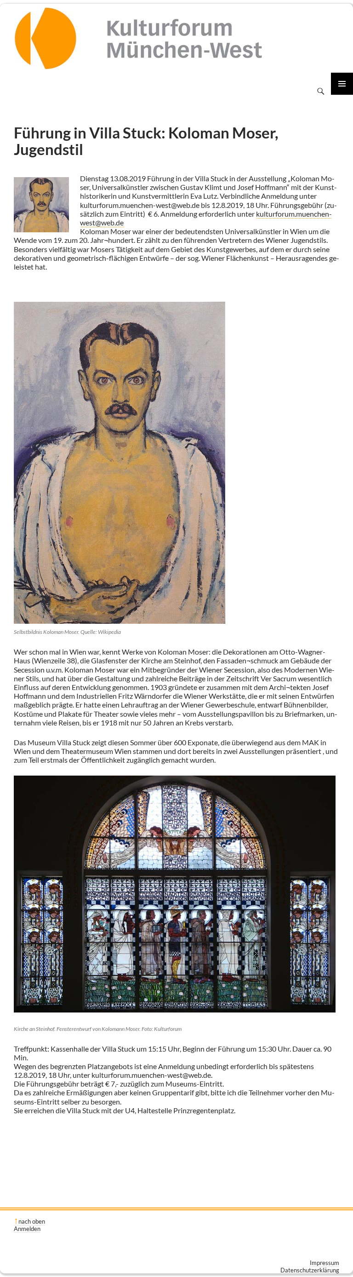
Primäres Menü (342, 84)
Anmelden (27, 1228)
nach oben (31, 1221)
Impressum (324, 1262)
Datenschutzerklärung (309, 1270)
